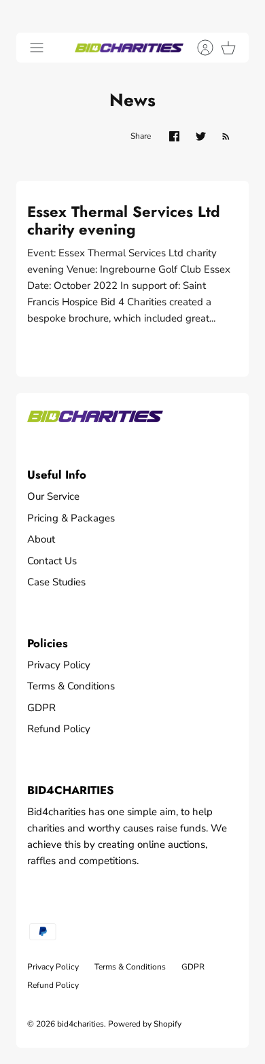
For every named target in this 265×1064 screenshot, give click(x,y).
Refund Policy (58, 729)
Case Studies (56, 582)
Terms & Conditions (71, 686)
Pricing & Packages (71, 518)
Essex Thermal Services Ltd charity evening (123, 220)
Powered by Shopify (144, 1023)
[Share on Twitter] (201, 136)
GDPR (41, 708)
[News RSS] (226, 136)
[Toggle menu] (37, 48)
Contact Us (52, 561)
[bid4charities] (129, 47)
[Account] (198, 48)
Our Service (53, 496)
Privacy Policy (58, 665)
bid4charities (80, 1023)
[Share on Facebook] (174, 136)
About (41, 539)
